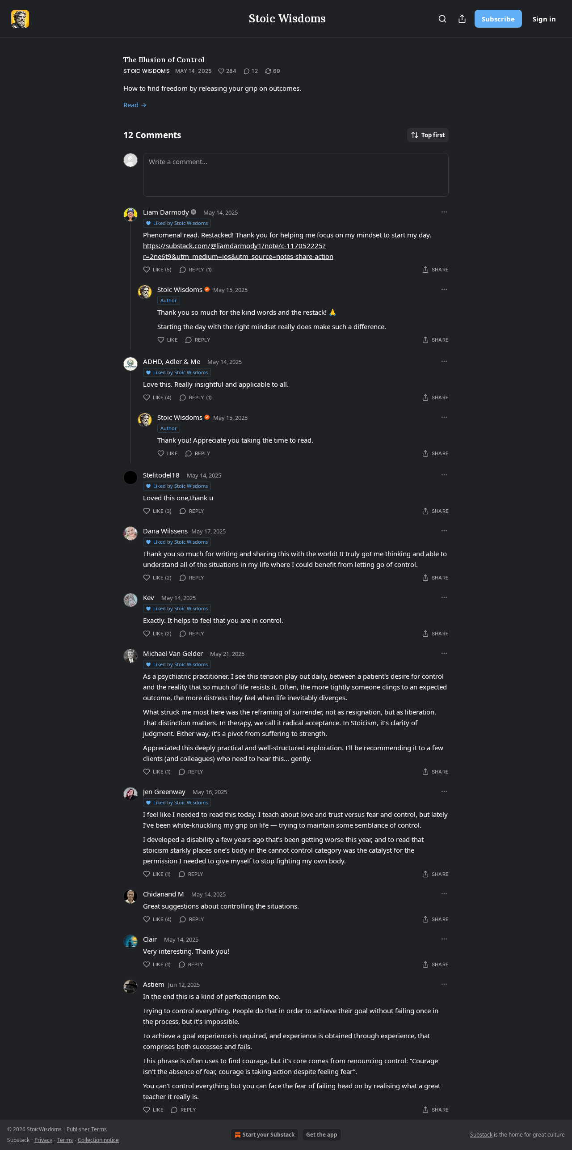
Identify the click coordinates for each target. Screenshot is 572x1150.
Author (168, 300)
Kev (148, 597)
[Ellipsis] (444, 212)
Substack (481, 1134)
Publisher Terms (87, 1129)
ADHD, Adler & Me (171, 361)
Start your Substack (268, 1134)
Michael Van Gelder (173, 653)
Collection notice (98, 1140)
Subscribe (498, 18)
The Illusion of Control (164, 59)
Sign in (544, 18)
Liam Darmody (166, 211)
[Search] (442, 19)
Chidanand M (163, 893)
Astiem (153, 984)
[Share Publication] (462, 19)
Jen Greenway (164, 791)
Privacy (43, 1140)
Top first (433, 135)
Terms (65, 1140)
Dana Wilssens (165, 530)
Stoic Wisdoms (146, 71)
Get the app (321, 1134)
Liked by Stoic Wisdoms (180, 223)
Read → (135, 104)
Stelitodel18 (161, 474)
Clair (150, 938)
